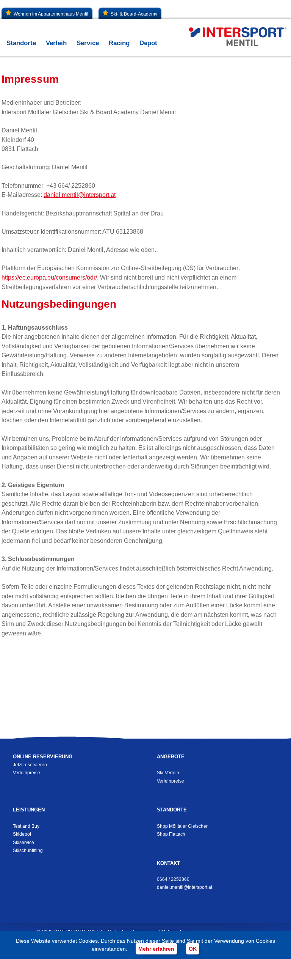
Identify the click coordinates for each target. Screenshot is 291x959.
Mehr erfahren (156, 949)
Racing (119, 43)
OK (193, 949)
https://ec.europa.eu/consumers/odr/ (49, 277)
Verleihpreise (26, 772)
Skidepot (22, 834)
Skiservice (23, 842)
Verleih (56, 43)
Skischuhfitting (28, 850)
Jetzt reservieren (30, 764)
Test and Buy (26, 826)
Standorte (21, 43)
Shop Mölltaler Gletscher (182, 826)
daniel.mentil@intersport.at (80, 195)
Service (88, 43)
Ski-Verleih (168, 772)
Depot (148, 43)
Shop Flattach (171, 834)
